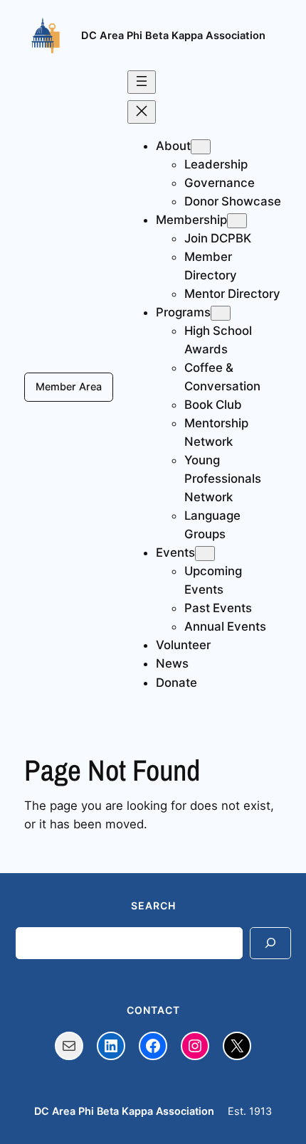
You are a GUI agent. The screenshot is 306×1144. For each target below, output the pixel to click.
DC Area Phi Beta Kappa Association (173, 35)
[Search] (270, 943)
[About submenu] (201, 146)
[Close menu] (141, 112)
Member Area (69, 386)
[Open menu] (141, 82)
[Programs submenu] (221, 313)
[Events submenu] (205, 553)
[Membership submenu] (237, 220)
